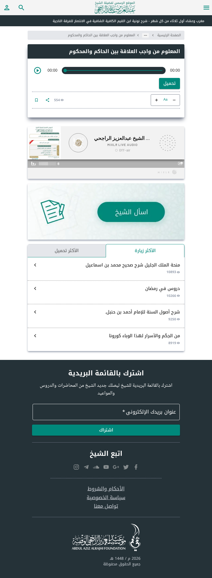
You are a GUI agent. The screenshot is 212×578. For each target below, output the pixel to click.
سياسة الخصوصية (106, 497)
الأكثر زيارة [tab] (145, 250)
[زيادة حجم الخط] (156, 100)
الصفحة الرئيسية (169, 35)
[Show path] (145, 35)
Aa (165, 100)
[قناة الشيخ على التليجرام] (86, 466)
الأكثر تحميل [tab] (67, 250)
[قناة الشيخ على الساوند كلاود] (96, 466)
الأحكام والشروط (106, 489)
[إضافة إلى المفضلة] (36, 100)
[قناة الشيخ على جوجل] (116, 466)
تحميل (169, 83)
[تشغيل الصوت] (37, 70)
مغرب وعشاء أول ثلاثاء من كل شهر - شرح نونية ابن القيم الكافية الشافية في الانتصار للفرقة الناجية (128, 21)
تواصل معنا (106, 506)
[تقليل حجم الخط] (174, 100)
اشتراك (106, 430)
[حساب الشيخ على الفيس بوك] (135, 466)
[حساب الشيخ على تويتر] (125, 466)
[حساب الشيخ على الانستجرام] (76, 466)
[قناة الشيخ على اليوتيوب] (106, 466)
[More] (47, 100)
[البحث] (21, 7)
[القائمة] (206, 7)
